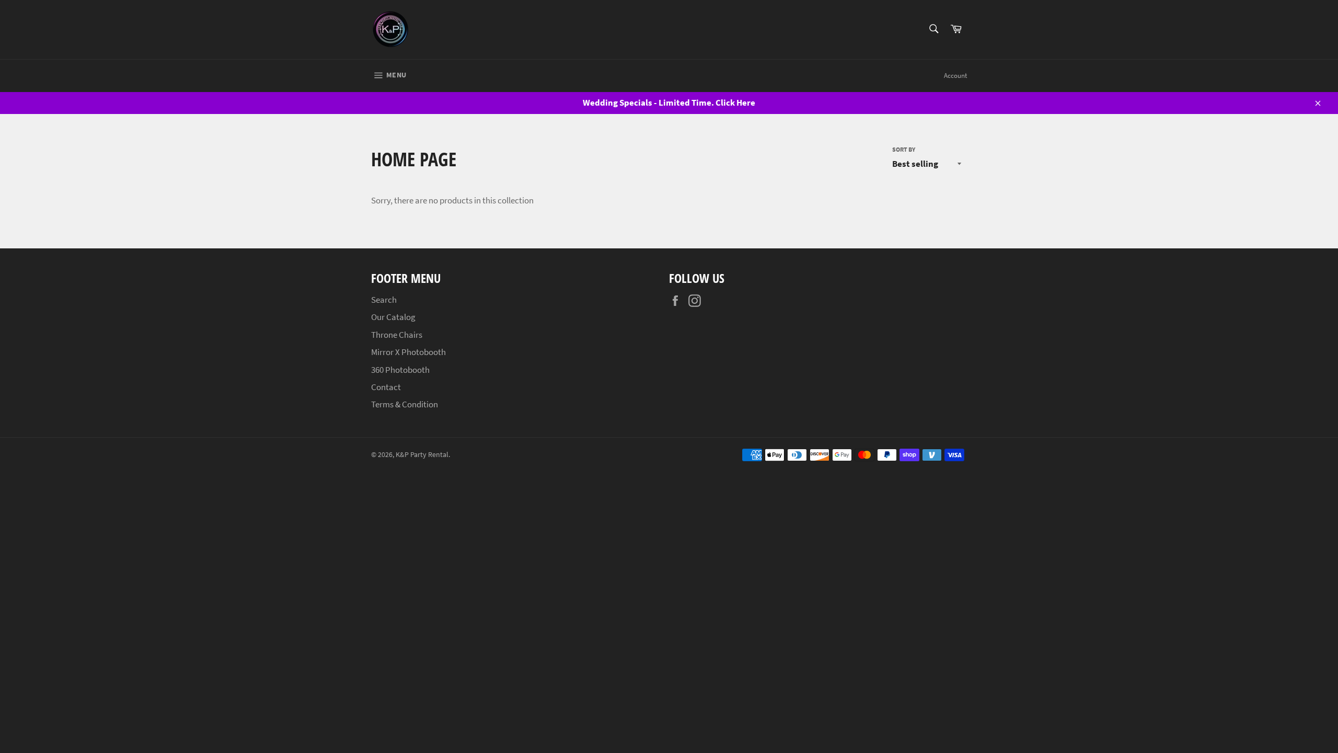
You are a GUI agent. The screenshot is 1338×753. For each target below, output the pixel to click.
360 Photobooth (400, 369)
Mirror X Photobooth (408, 352)
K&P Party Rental (422, 454)
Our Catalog (393, 317)
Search (384, 299)
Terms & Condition (404, 404)
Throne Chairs (396, 334)
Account (955, 75)
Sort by (903, 149)
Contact (386, 387)
